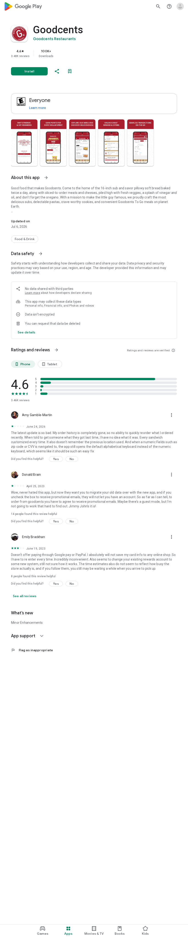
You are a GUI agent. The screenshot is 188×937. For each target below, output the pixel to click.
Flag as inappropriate (32, 650)
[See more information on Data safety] (40, 253)
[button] (24, 142)
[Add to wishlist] (69, 71)
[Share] (56, 71)
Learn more (37, 108)
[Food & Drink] (24, 239)
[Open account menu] (180, 6)
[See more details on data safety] (26, 332)
